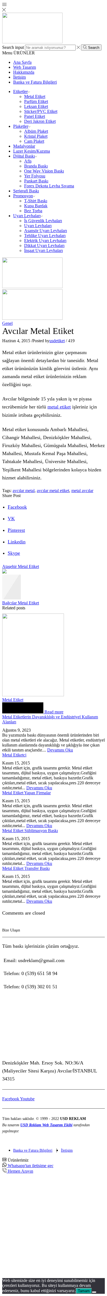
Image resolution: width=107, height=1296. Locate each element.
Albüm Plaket (36, 131)
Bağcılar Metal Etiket (20, 603)
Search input (13, 47)
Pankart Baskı (36, 181)
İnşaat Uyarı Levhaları (43, 250)
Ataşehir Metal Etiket (20, 566)
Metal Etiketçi (14, 755)
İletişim (19, 77)
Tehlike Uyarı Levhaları (45, 235)
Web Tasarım (24, 67)
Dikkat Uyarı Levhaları (44, 245)
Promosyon (23, 195)
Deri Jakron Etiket (40, 121)
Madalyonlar (24, 146)
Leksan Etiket (36, 106)
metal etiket (59, 407)
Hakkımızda (23, 72)
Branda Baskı (36, 166)
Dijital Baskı (24, 156)
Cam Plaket (34, 141)
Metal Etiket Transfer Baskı (26, 868)
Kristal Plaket (35, 136)
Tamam (84, 1291)
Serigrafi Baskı (26, 190)
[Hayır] (94, 1292)
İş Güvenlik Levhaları (43, 220)
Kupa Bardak (35, 205)
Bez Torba (33, 210)
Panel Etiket (34, 116)
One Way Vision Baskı (44, 171)
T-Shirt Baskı (35, 200)
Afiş (28, 161)
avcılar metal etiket (53, 490)
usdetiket (57, 340)
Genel (7, 323)
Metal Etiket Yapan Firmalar (26, 792)
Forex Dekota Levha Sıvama (49, 186)
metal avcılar (82, 490)
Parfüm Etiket (36, 101)
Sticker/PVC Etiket (40, 111)
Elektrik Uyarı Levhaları (45, 240)
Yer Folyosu (34, 176)
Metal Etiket (34, 96)
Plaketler (20, 126)
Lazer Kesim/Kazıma (31, 151)
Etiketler (20, 91)
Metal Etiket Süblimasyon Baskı (30, 830)
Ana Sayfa (22, 62)
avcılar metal (24, 490)
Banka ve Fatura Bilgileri (35, 82)
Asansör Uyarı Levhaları (45, 230)
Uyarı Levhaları (27, 215)
